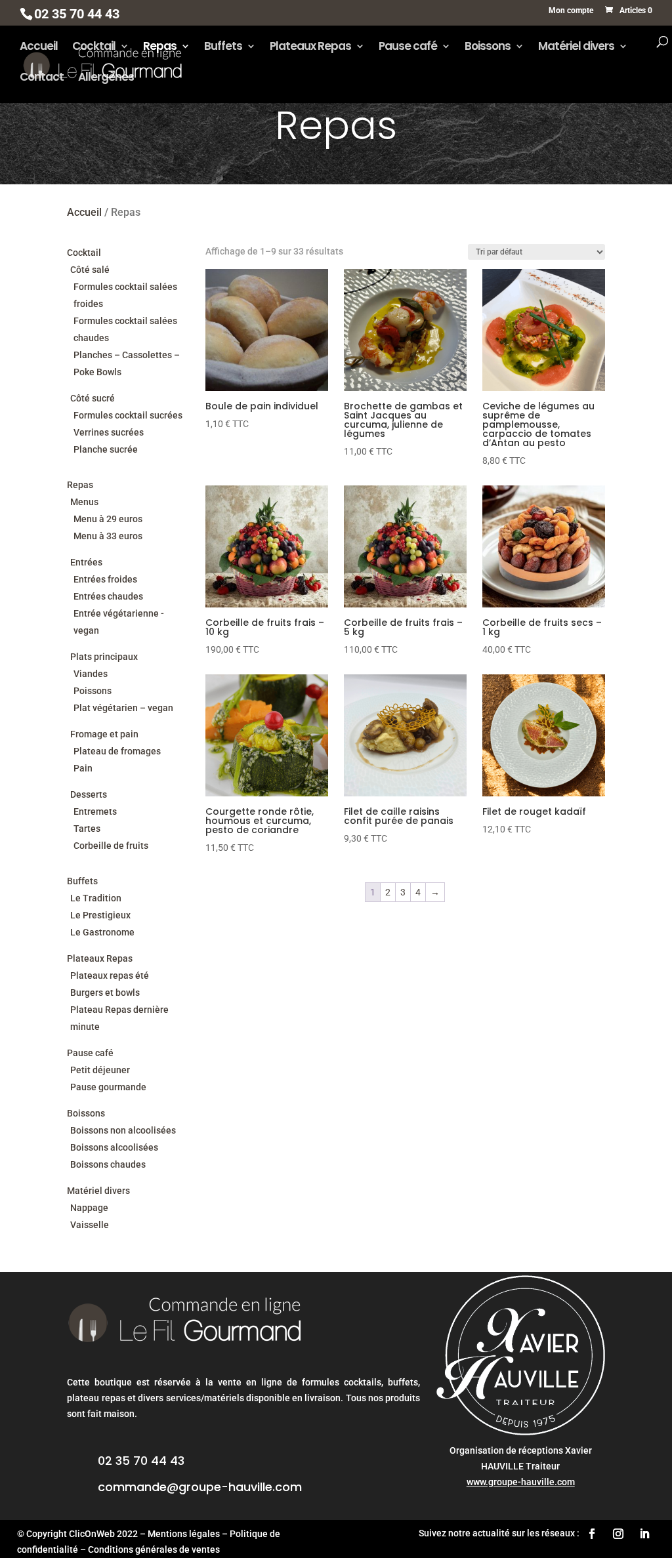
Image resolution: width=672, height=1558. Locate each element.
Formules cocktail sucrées (128, 415)
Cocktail (94, 47)
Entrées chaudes (108, 596)
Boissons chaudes (108, 1164)
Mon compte (571, 11)
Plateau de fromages (117, 751)
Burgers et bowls (105, 992)
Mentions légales (184, 1533)
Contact (42, 78)
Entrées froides (105, 579)
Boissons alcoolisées (114, 1147)
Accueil (39, 47)
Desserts (88, 794)
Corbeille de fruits (111, 845)
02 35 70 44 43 (141, 1460)
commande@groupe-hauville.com (200, 1487)
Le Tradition (95, 898)
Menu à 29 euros (108, 519)
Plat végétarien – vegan (123, 708)
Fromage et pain (104, 734)
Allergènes (106, 78)
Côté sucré (92, 398)
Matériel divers (576, 47)
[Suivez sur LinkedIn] (644, 1533)
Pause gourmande (108, 1087)
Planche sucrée (106, 449)
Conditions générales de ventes (154, 1549)
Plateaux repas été (109, 975)
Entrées (86, 562)
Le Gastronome (102, 932)
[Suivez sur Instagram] (618, 1533)
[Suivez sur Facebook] (591, 1533)
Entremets (95, 811)
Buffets (223, 47)
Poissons (93, 691)
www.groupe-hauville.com (521, 1482)
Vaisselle (89, 1225)
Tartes (87, 828)
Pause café (408, 47)
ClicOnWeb (92, 1533)
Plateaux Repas (310, 47)
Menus (84, 502)
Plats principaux (104, 656)
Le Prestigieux (100, 915)
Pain (83, 768)
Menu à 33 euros (108, 536)
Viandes (91, 673)
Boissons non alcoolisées (123, 1130)
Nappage (89, 1207)
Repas (160, 47)
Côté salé (90, 269)
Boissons (488, 47)
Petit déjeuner (100, 1070)
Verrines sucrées (109, 432)
